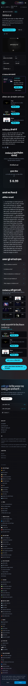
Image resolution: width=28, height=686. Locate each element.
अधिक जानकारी (18, 90)
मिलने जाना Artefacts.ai (9, 29)
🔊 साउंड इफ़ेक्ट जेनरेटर (5, 531)
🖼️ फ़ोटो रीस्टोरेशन (4, 489)
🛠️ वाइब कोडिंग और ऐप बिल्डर (6, 573)
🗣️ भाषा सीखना (3, 664)
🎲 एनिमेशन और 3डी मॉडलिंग (6, 479)
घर (3, 7)
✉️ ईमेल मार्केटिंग (4, 605)
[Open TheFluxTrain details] (8, 80)
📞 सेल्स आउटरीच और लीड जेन (6, 613)
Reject (8, 682)
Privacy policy (16, 679)
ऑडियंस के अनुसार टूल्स (5, 427)
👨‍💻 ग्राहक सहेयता (4, 628)
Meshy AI (13, 111)
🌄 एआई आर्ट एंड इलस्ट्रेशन (6, 476)
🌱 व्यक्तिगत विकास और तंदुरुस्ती (6, 597)
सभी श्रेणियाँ (3, 423)
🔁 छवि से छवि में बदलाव (5, 481)
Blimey (12, 118)
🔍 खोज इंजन (3, 645)
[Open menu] (25, 2)
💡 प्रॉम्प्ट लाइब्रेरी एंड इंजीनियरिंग (7, 550)
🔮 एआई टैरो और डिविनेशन (5, 657)
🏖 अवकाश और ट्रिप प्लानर (6, 582)
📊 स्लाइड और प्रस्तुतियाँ (5, 637)
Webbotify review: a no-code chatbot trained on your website (13, 446)
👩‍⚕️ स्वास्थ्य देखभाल (4, 672)
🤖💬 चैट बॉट (3, 647)
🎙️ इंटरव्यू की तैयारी (4, 622)
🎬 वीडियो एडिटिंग (4, 510)
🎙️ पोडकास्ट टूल (4, 525)
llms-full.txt (3, 455)
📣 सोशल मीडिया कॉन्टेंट (5, 616)
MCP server (3, 457)
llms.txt (2, 453)
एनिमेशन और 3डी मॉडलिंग (14, 7)
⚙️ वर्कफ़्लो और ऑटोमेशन (5, 595)
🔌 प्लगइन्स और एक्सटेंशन (5, 569)
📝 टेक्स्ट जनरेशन (4, 546)
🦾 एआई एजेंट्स (4, 584)
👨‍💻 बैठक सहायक (4, 590)
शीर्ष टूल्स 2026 (4, 430)
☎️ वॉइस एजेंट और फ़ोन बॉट (6, 529)
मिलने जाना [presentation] (17, 87)
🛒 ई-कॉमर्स (3, 624)
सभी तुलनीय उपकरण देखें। (6, 319)
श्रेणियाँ (7, 7)
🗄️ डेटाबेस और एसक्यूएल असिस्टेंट (7, 567)
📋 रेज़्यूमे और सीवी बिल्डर (5, 632)
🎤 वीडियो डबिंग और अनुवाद (6, 512)
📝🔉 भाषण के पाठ (4, 527)
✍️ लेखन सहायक (4, 552)
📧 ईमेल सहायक (4, 607)
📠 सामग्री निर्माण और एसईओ (6, 555)
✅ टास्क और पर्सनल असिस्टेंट (6, 586)
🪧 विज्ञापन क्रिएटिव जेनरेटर (6, 611)
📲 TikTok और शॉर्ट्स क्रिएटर (6, 504)
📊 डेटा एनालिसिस (4, 649)
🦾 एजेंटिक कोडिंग (4, 563)
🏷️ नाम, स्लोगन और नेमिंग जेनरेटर (7, 548)
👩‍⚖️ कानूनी (3, 626)
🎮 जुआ (2, 659)
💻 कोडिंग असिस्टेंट (4, 565)
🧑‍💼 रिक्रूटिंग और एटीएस (5, 630)
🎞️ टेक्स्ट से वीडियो (4, 508)
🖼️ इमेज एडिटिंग (4, 474)
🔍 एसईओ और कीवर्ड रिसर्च (6, 609)
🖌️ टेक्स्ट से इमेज (4, 483)
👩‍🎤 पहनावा (3, 485)
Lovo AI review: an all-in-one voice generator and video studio (14, 444)
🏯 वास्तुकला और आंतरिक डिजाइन (7, 496)
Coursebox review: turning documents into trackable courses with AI (13, 442)
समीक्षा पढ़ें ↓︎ (20, 29)
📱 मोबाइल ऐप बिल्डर (4, 571)
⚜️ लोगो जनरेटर (4, 494)
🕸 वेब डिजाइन (3, 576)
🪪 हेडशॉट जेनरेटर (4, 498)
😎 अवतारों (3, 470)
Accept (20, 682)
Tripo (12, 100)
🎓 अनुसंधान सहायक (4, 643)
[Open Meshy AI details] (6, 113)
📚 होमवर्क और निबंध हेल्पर (5, 557)
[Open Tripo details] (6, 102)
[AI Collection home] (3, 3)
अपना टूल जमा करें (7, 398)
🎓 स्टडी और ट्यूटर (4, 670)
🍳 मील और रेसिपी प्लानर (5, 592)
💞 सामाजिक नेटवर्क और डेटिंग (6, 668)
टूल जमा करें (3, 432)
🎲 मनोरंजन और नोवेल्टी (5, 666)
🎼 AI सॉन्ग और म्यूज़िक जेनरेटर (6, 518)
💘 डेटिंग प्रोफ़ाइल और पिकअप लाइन (7, 662)
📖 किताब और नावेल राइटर (5, 544)
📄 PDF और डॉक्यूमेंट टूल (5, 537)
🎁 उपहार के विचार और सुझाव (6, 655)
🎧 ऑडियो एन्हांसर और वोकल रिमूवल (7, 523)
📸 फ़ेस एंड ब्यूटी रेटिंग (5, 487)
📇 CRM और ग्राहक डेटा (5, 603)
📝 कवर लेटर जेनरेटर (5, 542)
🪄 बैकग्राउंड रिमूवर (4, 491)
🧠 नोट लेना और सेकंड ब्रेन (6, 588)
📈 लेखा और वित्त (4, 635)
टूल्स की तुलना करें (4, 425)
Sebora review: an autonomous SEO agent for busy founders (13, 439)
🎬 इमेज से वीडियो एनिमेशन (5, 506)
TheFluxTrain (17, 80)
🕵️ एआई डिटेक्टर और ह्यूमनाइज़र (6, 540)
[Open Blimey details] (6, 120)
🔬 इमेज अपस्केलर (4, 472)
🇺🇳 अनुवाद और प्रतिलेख (5, 521)
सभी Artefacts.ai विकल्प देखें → (14, 360)
